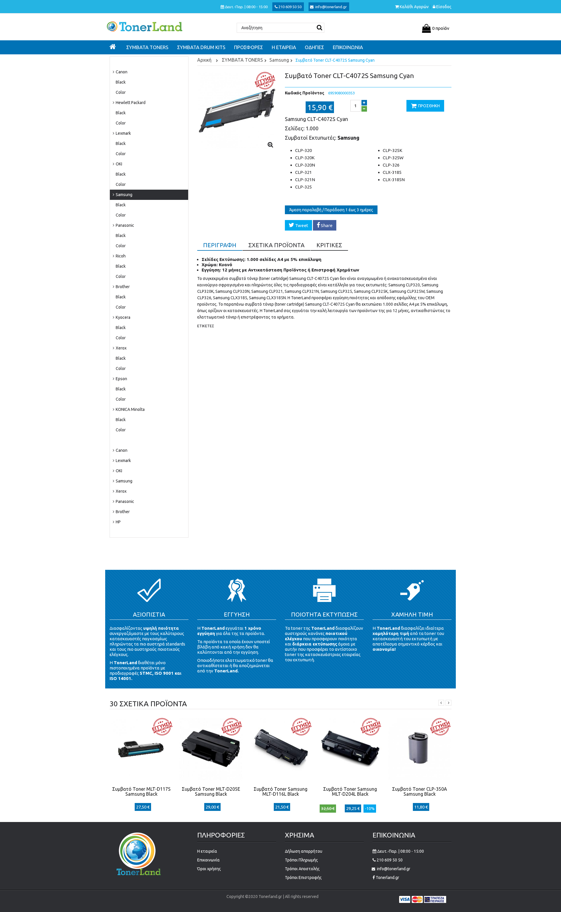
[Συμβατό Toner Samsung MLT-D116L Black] (280, 749)
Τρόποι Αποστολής (302, 868)
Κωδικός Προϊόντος (304, 93)
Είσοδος (443, 7)
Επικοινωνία (208, 860)
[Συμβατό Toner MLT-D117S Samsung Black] (141, 749)
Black (121, 82)
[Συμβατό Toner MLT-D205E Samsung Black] (211, 749)
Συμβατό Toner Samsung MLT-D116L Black (280, 791)
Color (121, 92)
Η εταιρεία (207, 851)
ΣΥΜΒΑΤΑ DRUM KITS (133, 440)
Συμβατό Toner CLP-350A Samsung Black (419, 791)
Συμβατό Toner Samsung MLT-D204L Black (350, 791)
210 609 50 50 (290, 7)
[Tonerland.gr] (149, 26)
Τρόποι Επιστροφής (303, 877)
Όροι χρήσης (209, 868)
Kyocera (122, 317)
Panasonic (124, 225)
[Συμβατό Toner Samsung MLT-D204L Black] (350, 749)
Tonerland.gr (387, 877)
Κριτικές (329, 245)
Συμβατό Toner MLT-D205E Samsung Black (211, 791)
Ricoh (120, 256)
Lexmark (123, 133)
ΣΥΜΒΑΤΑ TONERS (130, 61)
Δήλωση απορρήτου (303, 851)
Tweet (301, 225)
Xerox (121, 348)
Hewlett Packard (130, 102)
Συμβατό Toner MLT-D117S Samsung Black (141, 791)
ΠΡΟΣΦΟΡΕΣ (125, 532)
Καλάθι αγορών (414, 7)
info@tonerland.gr (331, 7)
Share (326, 225)
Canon (121, 72)
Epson (121, 378)
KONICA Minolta (130, 409)
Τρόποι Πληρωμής (301, 860)
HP (118, 522)
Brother (122, 286)
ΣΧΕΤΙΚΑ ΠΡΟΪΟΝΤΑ (276, 245)
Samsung (123, 194)
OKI (118, 164)
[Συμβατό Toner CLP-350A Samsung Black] (419, 749)
